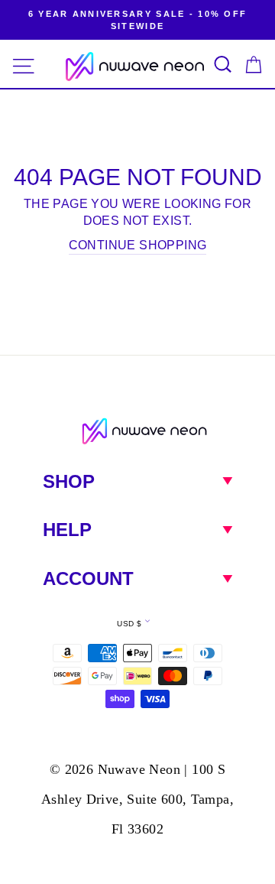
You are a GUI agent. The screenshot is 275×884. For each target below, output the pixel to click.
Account (88, 578)
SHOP (69, 481)
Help (67, 529)
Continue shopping (138, 245)
